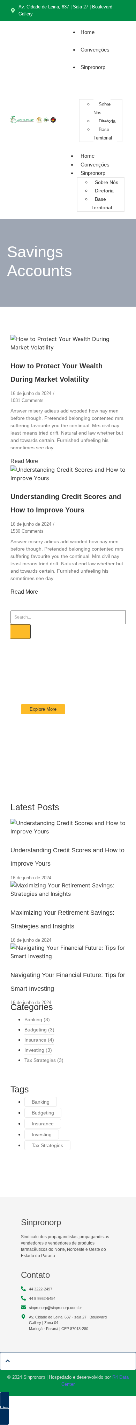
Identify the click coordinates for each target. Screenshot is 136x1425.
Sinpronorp (93, 67)
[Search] (20, 631)
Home (88, 32)
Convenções (95, 50)
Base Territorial (102, 134)
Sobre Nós (102, 108)
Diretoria (107, 121)
